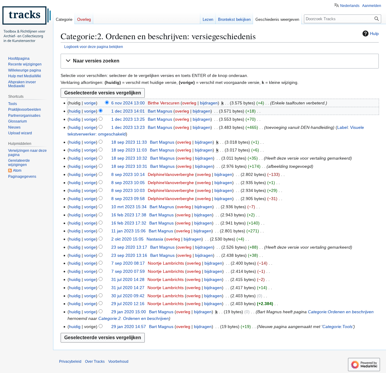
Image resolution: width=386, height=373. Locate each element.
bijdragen (209, 102)
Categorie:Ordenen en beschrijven (341, 311)
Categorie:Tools (337, 326)
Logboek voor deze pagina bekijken (93, 47)
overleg (189, 102)
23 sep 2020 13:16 (129, 255)
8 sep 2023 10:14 (128, 174)
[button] (220, 61)
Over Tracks (95, 361)
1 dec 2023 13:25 (128, 119)
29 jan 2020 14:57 (128, 326)
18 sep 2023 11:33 (129, 142)
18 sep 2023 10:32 (129, 158)
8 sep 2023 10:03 (128, 190)
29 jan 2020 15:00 (128, 311)
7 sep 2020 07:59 (128, 271)
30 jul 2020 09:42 (127, 295)
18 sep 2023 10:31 (129, 166)
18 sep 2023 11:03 (129, 150)
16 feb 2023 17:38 (128, 214)
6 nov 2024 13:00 (128, 102)
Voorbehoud (118, 361)
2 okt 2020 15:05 (127, 239)
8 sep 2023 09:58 (128, 198)
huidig (75, 111)
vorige (90, 102)
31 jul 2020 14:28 (127, 279)
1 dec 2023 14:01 (128, 111)
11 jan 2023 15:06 (128, 230)
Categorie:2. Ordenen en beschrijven (133, 318)
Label (342, 127)
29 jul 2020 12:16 (127, 303)
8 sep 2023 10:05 (128, 182)
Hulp (374, 33)
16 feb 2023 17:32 (128, 223)
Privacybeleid (70, 361)
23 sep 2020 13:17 (129, 247)
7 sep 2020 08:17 (128, 263)
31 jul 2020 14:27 (127, 287)
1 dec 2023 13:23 (128, 127)
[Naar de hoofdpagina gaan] (26, 24)
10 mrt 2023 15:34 (129, 206)
